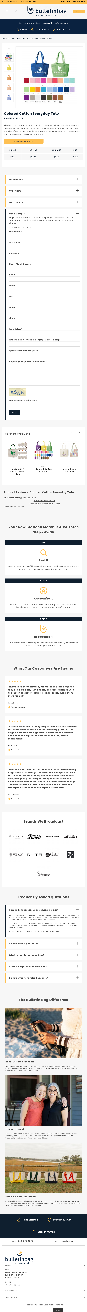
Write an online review (44, 500)
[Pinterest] (19, 1285)
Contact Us (67, 1241)
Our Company (11, 1290)
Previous (9, 48)
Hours (8, 1266)
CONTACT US (66, 2)
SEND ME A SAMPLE (23, 141)
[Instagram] (11, 1285)
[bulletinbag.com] (47, 11)
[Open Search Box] (16, 11)
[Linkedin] (15, 1285)
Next (9, 107)
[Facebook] (6, 1285)
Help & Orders (11, 1298)
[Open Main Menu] (7, 11)
